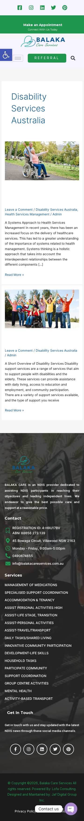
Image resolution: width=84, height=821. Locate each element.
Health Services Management (27, 214)
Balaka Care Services (56, 783)
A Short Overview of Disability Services (31, 340)
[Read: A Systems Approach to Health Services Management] (42, 160)
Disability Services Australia (56, 209)
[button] (6, 55)
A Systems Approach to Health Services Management (35, 195)
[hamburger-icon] (18, 58)
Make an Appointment (42, 25)
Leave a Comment (19, 209)
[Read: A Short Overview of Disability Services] (42, 308)
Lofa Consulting (64, 789)
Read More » (14, 274)
